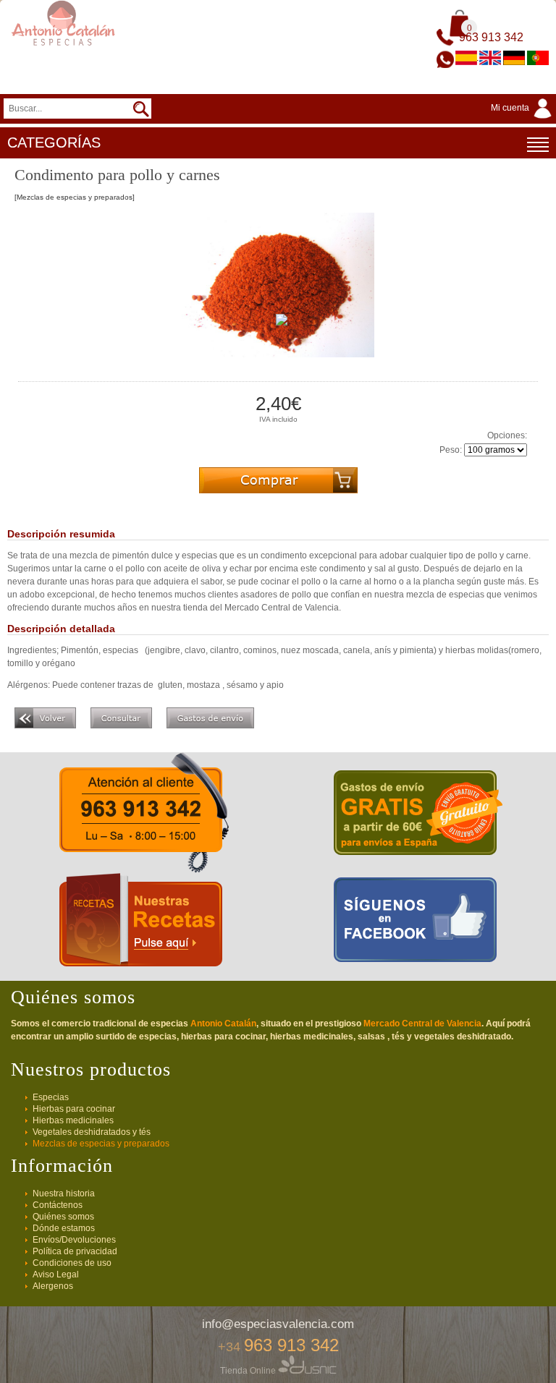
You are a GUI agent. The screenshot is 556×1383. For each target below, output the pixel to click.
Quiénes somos (63, 1217)
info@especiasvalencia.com (278, 1324)
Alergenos (53, 1286)
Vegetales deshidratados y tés (92, 1132)
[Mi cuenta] (523, 119)
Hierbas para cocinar (74, 1109)
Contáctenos (58, 1205)
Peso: (450, 450)
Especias (51, 1097)
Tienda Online (249, 1371)
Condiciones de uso (72, 1263)
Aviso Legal (56, 1274)
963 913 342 (491, 37)
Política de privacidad (75, 1251)
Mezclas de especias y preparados (101, 1144)
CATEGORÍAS (54, 142)
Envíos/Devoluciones (74, 1240)
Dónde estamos (64, 1228)
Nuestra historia (64, 1193)
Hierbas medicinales (73, 1120)
